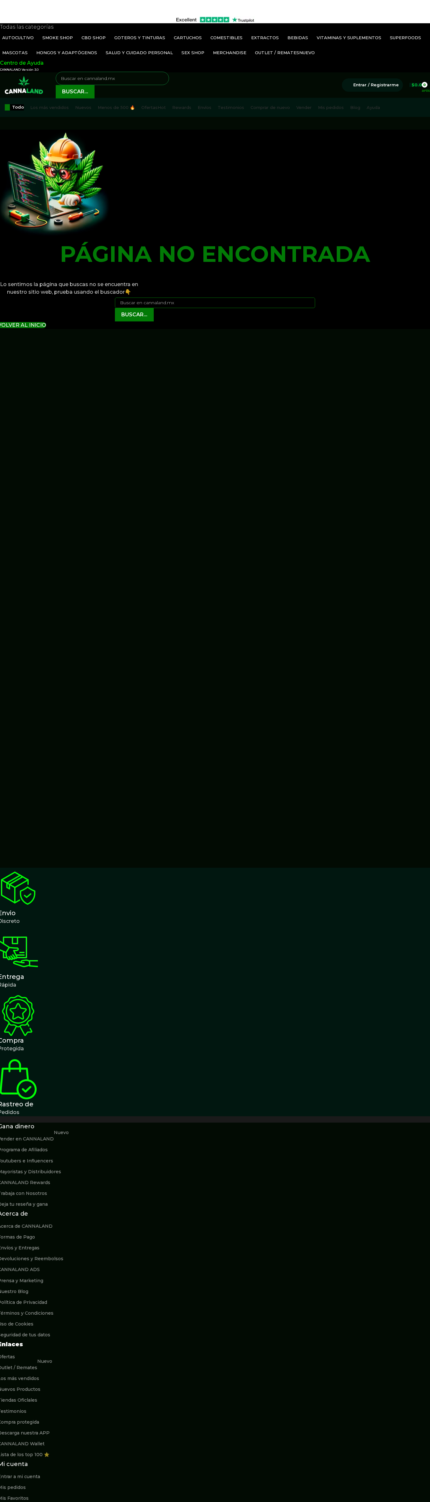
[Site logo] (24, 85)
